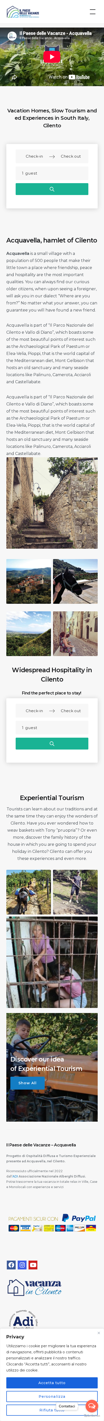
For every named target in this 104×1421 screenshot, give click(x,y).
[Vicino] (99, 1333)
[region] (52, 1375)
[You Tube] (33, 1265)
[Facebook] (11, 1265)
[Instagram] (22, 1265)
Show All (27, 1083)
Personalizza (52, 1396)
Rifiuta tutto (52, 1410)
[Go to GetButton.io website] (92, 1415)
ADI (15, 1176)
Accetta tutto (52, 1383)
